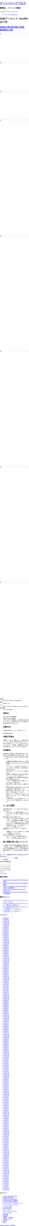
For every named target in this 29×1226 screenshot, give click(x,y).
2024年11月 (6, 922)
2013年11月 (6, 1133)
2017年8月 (6, 1060)
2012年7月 (6, 1159)
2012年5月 (6, 1162)
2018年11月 (6, 1036)
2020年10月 (6, 998)
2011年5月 (6, 1181)
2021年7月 (6, 984)
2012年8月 (6, 1157)
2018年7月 (6, 1042)
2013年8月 (6, 1138)
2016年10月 (6, 1076)
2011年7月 (6, 1178)
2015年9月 (6, 1097)
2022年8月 (6, 964)
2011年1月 (6, 1188)
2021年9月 (6, 981)
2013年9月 (6, 1136)
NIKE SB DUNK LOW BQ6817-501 (12, 28)
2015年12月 (6, 1092)
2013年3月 (6, 1146)
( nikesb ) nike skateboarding (10, 1196)
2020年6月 (6, 1005)
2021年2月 (6, 992)
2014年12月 (6, 1112)
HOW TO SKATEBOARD (10, 1199)
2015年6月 (6, 1102)
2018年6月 (6, 1044)
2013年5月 (6, 1142)
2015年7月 (6, 1100)
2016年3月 (6, 1087)
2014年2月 (6, 1128)
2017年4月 (6, 1066)
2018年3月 (6, 1049)
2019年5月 (6, 1026)
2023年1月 (6, 956)
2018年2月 (6, 1050)
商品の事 (5, 1214)
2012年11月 (6, 1152)
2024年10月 (6, 924)
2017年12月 (6, 1053)
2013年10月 (6, 1134)
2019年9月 (6, 1019)
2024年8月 (6, 927)
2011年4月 (6, 1183)
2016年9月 (6, 1078)
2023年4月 (6, 952)
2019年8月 (6, 1021)
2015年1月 (6, 1110)
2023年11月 (6, 942)
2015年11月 (6, 1094)
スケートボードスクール (10, 1211)
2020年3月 (6, 1010)
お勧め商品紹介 (7, 1208)
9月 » (5, 873)
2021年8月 (6, 982)
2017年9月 (6, 1058)
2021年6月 (6, 986)
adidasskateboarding (8, 1197)
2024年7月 (6, 929)
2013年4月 (6, 1144)
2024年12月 (6, 921)
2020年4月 (6, 1008)
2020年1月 (6, 1013)
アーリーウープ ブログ (13, 3)
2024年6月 (6, 931)
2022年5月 (6, 969)
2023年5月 (6, 950)
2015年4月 (6, 1105)
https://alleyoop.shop (8, 733)
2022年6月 (6, 968)
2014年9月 (6, 1116)
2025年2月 (6, 918)
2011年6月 (6, 1180)
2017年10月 (6, 1057)
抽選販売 (9, 854)
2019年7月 (6, 1023)
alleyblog (4, 856)
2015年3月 (6, 1107)
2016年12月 (6, 1073)
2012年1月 (6, 1168)
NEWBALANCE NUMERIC (10, 1200)
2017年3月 (6, 1068)
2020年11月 (6, 997)
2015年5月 (6, 1104)
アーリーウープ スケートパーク (12, 1203)
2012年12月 (6, 1150)
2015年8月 (6, 1099)
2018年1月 (6, 1052)
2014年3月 (6, 1126)
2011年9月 (6, 1175)
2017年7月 (6, 1062)
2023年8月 (6, 947)
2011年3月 (6, 1184)
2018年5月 (6, 1045)
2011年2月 (6, 1186)
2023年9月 (6, 945)
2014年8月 (6, 1118)
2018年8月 (6, 1040)
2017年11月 (6, 1055)
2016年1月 (6, 1091)
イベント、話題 (7, 1206)
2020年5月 (6, 1007)
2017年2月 (6, 1070)
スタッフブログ (7, 1212)
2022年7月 (6, 966)
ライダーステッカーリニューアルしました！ (15, 900)
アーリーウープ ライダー (10, 1204)
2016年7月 (6, 1081)
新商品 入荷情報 (8, 1217)
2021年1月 (6, 994)
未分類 (5, 1221)
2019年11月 (6, 1016)
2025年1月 (6, 919)
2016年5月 (6, 1084)
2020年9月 (6, 1000)
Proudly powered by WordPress (8, 1225)
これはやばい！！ (8, 910)
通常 (4, 1222)
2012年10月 (6, 1154)
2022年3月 (6, 973)
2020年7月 (6, 1003)
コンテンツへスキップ (12, 11)
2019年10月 (6, 1018)
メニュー (3, 11)
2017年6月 (6, 1063)
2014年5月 (6, 1123)
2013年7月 (6, 1139)
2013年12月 (6, 1131)
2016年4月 (6, 1086)
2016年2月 (6, 1089)
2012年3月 (6, 1165)
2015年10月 (6, 1095)
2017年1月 (6, 1071)
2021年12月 (6, 977)
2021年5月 (6, 987)
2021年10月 (6, 979)
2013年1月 (6, 1149)
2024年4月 (6, 934)
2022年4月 (6, 971)
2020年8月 (6, 1002)
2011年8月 (6, 1176)
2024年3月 (6, 935)
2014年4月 (6, 1125)
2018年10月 (6, 1037)
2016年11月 (6, 1074)
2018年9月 (6, 1039)
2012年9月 (6, 1155)
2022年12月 (6, 958)
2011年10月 (6, 1173)
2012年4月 (6, 1163)
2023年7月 (6, 948)
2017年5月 (6, 1065)
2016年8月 (6, 1079)
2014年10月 (6, 1115)
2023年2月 (6, 955)
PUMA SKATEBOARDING (10, 1201)
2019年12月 (6, 1015)
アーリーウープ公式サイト (10, 14)
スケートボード (7, 1209)
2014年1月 (6, 1129)
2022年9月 (6, 963)
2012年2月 (6, 1167)
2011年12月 (6, 1170)
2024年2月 (6, 937)
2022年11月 (6, 960)
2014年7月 (6, 1120)
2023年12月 (6, 940)
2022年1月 (6, 976)
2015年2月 (6, 1108)
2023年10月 (6, 943)
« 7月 (1, 873)
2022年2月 (6, 974)
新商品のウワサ (7, 1219)
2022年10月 (6, 961)
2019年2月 (6, 1031)
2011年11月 (6, 1171)
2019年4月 (6, 1028)
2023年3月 (6, 953)
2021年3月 (6, 990)
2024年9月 (6, 926)
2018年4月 (6, 1047)
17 (2, 868)
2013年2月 (6, 1147)
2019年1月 (6, 1032)
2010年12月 (6, 1189)
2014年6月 (6, 1121)
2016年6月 (6, 1083)
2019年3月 (6, 1029)
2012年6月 (6, 1160)
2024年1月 (6, 939)
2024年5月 (6, 932)
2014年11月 (6, 1113)
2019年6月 (6, 1024)
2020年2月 (6, 1011)
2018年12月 (6, 1034)
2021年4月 (6, 989)
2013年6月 (6, 1141)
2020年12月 (6, 995)
